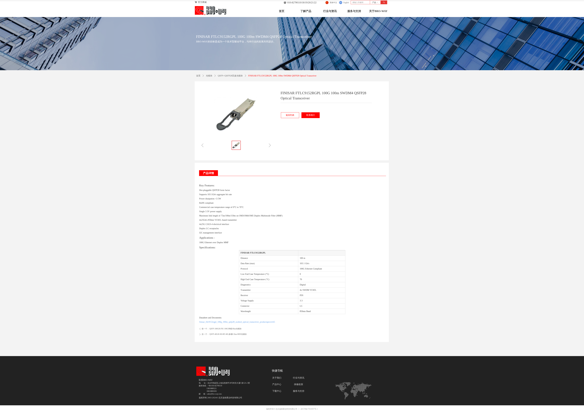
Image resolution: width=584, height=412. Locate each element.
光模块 (209, 76)
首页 (198, 76)
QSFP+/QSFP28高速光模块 (230, 76)
